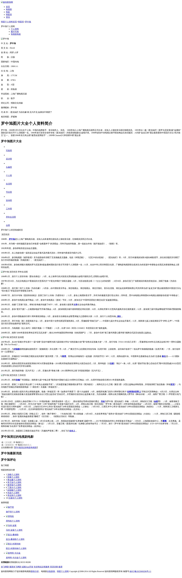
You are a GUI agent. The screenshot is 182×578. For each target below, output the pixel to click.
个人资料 (15, 29)
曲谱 (60, 567)
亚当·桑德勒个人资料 (15, 539)
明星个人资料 (63, 571)
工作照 (9, 209)
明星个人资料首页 (9, 22)
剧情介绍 (35, 571)
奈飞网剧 (5, 567)
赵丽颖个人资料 (14, 490)
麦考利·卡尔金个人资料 (16, 558)
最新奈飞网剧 (15, 567)
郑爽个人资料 (13, 477)
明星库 (9, 15)
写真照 (9, 151)
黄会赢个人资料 (14, 480)
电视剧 (9, 9)
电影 (8, 12)
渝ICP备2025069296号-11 (140, 571)
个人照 (9, 175)
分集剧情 (51, 571)
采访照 (9, 159)
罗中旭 (28, 22)
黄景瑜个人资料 (14, 485)
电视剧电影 (16, 34)
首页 (8, 7)
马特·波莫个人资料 (14, 530)
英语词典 (54, 567)
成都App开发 (27, 567)
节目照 (9, 192)
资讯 (8, 17)
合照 (8, 225)
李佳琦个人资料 (14, 495)
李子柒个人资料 (14, 482)
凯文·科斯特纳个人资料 (16, 548)
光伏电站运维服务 (42, 567)
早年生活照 (11, 217)
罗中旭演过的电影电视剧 (26, 447)
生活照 (9, 184)
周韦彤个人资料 (13, 521)
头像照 (9, 167)
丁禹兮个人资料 (14, 488)
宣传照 (9, 200)
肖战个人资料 (13, 493)
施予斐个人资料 (13, 512)
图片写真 (15, 31)
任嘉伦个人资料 (15, 498)
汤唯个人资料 (13, 474)
